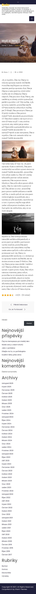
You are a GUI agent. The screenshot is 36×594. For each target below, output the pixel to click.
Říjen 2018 (6, 551)
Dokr (6, 5)
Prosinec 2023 (7, 450)
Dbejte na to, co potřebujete (14, 351)
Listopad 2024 (7, 417)
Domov (5, 569)
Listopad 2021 (7, 518)
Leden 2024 (6, 447)
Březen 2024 (7, 440)
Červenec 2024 (8, 427)
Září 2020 (6, 534)
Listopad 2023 (7, 454)
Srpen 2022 (6, 504)
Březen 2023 (7, 481)
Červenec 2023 (8, 467)
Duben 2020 (7, 538)
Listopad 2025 (7, 383)
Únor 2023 (6, 484)
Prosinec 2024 (8, 413)
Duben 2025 (7, 400)
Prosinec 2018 (7, 548)
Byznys (5, 566)
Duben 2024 (7, 437)
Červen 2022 (7, 507)
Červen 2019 (7, 544)
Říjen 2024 (6, 420)
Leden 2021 (6, 528)
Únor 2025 (6, 407)
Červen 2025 (7, 393)
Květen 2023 (7, 474)
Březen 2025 (7, 403)
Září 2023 (5, 460)
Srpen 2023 (6, 464)
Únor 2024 (6, 444)
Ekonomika (6, 573)
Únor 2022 (6, 514)
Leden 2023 (6, 487)
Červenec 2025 (8, 390)
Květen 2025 (7, 397)
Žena (6, 72)
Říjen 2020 (6, 531)
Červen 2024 (7, 430)
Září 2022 (5, 501)
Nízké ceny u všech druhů (12, 345)
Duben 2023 (7, 477)
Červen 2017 (7, 554)
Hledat (4, 320)
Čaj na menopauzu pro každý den (15, 341)
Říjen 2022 (6, 497)
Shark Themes (21, 589)
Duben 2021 (6, 521)
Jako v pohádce (8, 348)
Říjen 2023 (6, 457)
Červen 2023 (7, 471)
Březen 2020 (7, 541)
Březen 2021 (7, 524)
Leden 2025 (6, 410)
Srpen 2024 (6, 423)
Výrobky (5, 576)
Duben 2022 (7, 511)
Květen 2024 (7, 434)
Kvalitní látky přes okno (11, 355)
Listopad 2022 (7, 494)
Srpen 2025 (6, 387)
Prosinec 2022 (7, 491)
